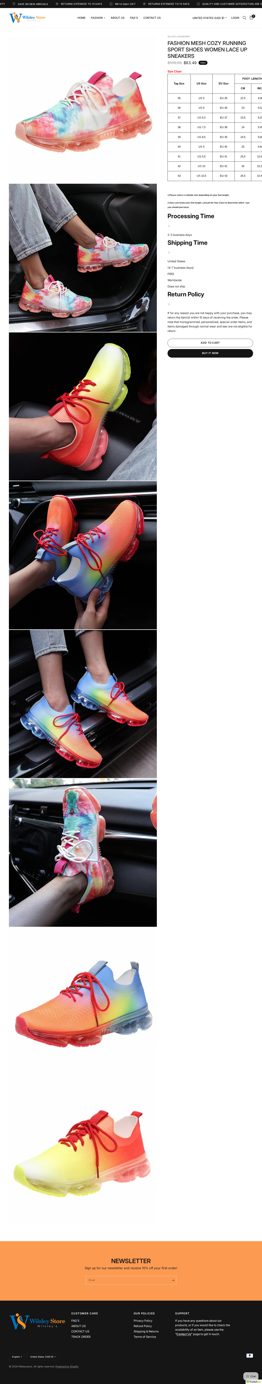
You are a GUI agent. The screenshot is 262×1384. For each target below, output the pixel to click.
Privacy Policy (143, 1320)
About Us (118, 17)
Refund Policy (143, 1326)
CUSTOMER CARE (84, 1313)
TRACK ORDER (81, 1336)
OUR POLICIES (144, 1313)
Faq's (134, 17)
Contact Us (152, 17)
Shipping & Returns (146, 1331)
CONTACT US (80, 1331)
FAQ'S (75, 1320)
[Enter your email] (172, 1280)
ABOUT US (78, 1326)
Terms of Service (145, 1336)
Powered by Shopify (67, 1366)
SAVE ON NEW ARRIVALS (227, 4)
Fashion (97, 17)
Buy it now (210, 353)
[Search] (244, 18)
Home (82, 17)
